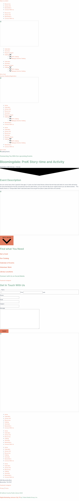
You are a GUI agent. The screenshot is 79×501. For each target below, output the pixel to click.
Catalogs (7, 117)
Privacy (2, 488)
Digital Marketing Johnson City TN (10, 497)
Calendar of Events (7, 263)
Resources (7, 4)
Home (6, 105)
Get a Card (4, 254)
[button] (10, 54)
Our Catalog (4, 258)
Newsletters (8, 7)
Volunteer (7, 51)
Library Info (8, 6)
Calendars (7, 49)
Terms (6, 488)
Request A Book (9, 52)
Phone (2, 295)
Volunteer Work (5, 267)
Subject (2, 304)
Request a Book (9, 115)
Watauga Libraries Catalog (18, 58)
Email (1, 299)
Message (2, 308)
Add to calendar (6, 237)
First (22, 292)
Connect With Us (9, 9)
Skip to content (4, 1)
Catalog (7, 422)
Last (44, 292)
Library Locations (6, 272)
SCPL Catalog (15, 56)
